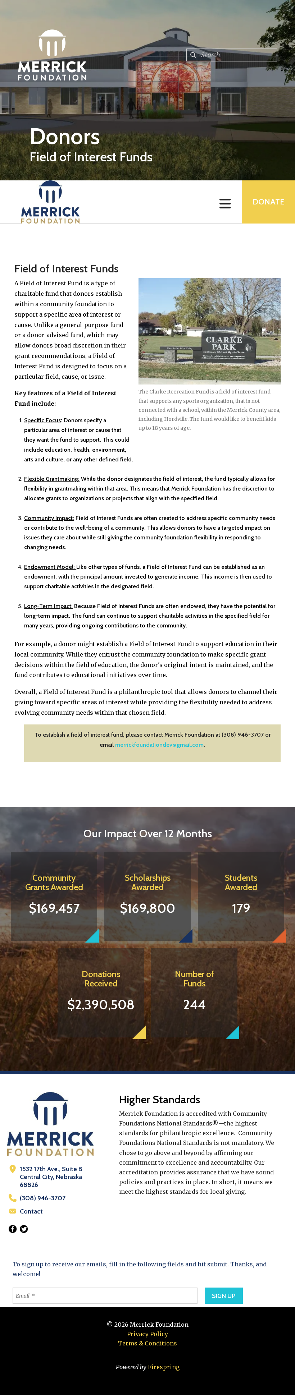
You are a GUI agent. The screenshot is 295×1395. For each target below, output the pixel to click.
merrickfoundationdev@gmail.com (159, 744)
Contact (31, 1211)
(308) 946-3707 (42, 1198)
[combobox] (231, 55)
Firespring (164, 1367)
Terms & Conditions (147, 1343)
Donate (268, 202)
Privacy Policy (147, 1334)
